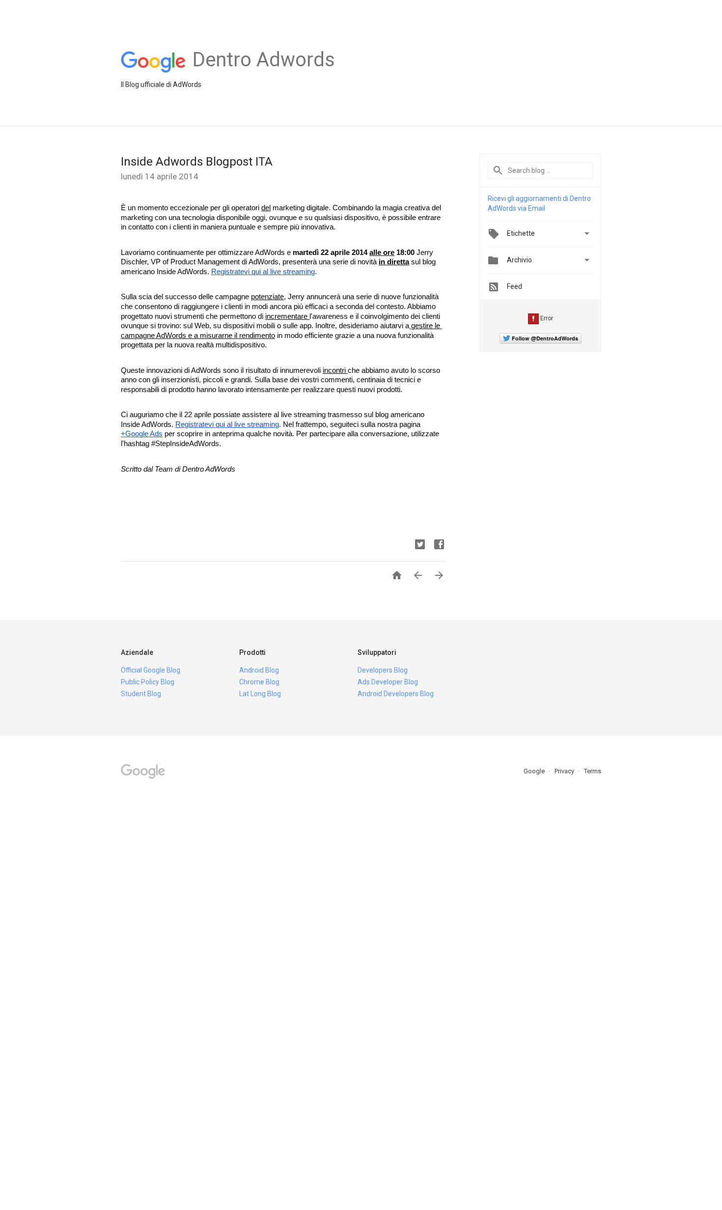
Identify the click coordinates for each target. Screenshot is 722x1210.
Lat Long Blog (260, 694)
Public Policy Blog (147, 682)
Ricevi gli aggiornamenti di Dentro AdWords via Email (539, 203)
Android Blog (259, 670)
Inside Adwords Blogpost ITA (197, 162)
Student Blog (141, 694)
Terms (592, 771)
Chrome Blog (259, 682)
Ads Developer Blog (388, 682)
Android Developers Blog (396, 694)
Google (535, 771)
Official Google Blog (150, 670)
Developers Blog (383, 670)
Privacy (565, 771)
